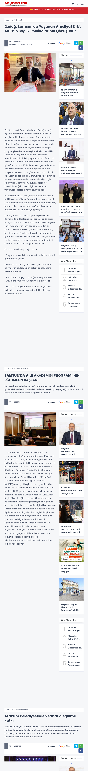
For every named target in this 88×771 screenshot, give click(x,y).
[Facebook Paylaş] (80, 47)
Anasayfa (9, 20)
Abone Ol (52, 43)
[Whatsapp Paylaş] (80, 43)
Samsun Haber (22, 369)
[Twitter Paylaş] (76, 43)
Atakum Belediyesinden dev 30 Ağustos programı (51, 9)
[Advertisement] (30, 111)
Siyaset (19, 20)
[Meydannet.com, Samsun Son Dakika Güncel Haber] (15, 4)
